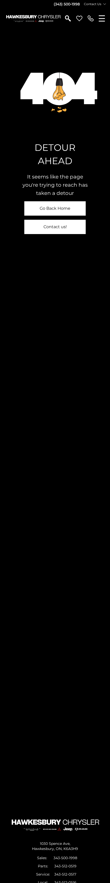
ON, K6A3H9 (67, 848)
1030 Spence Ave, (55, 843)
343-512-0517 (65, 874)
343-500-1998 (65, 858)
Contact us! (55, 226)
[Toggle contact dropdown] (104, 4)
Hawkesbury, (44, 848)
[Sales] (90, 18)
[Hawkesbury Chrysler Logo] (33, 18)
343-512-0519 (65, 866)
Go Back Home (55, 208)
